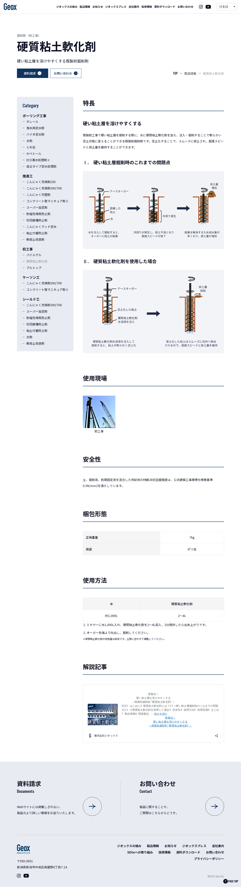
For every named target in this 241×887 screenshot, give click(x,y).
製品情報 (85, 6)
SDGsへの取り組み (140, 852)
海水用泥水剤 (35, 128)
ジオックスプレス (115, 6)
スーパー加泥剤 (36, 207)
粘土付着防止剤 (36, 233)
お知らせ (97, 6)
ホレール (32, 121)
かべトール (33, 153)
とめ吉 (30, 147)
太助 (29, 140)
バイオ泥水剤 (35, 134)
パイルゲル (33, 255)
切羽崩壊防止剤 (36, 220)
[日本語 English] (227, 6)
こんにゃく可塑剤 (38, 194)
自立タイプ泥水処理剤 (41, 166)
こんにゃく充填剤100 (41, 181)
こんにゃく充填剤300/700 (44, 188)
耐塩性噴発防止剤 (38, 213)
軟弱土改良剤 (35, 239)
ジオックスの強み (66, 6)
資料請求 (30, 73)
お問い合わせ (185, 6)
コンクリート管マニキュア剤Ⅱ (47, 201)
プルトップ (33, 267)
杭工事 (33, 35)
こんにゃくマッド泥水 (41, 226)
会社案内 (134, 6)
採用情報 (146, 6)
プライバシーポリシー (209, 858)
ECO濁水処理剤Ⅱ (38, 160)
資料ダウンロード (164, 6)
